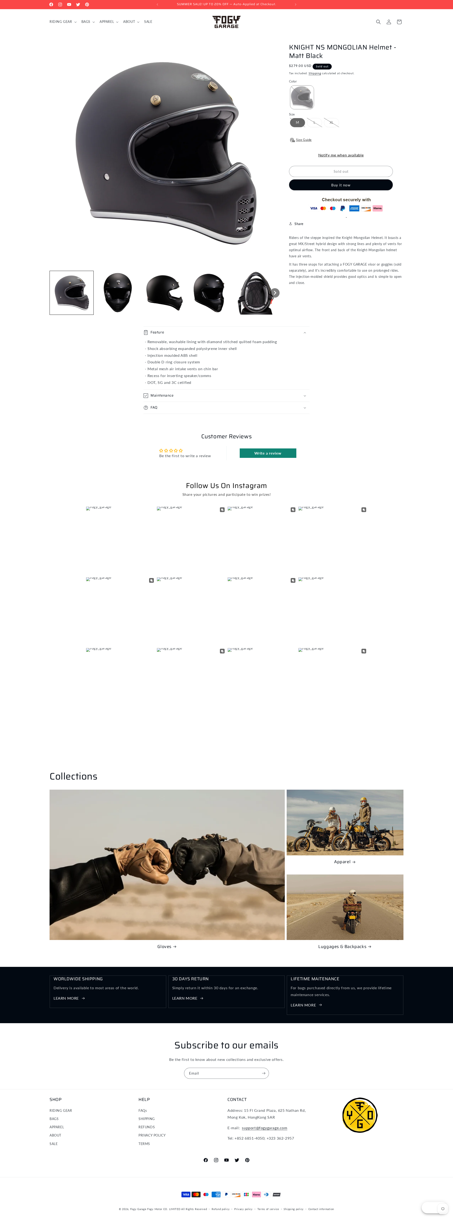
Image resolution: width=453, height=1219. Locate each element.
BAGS (54, 1119)
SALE (54, 1144)
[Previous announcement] (157, 4)
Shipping (315, 73)
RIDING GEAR (61, 1110)
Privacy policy (243, 1209)
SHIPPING (146, 1119)
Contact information (321, 1209)
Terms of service (268, 1209)
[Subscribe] (263, 1073)
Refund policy (221, 1209)
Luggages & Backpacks (342, 946)
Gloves (164, 946)
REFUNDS (146, 1127)
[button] (63, 22)
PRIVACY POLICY (152, 1135)
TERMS (144, 1144)
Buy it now (341, 185)
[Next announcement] (295, 4)
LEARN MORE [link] (66, 998)
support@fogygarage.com (264, 1127)
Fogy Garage (138, 1209)
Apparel (342, 862)
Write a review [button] (267, 453)
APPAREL (57, 1127)
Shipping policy (294, 1209)
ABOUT (55, 1135)
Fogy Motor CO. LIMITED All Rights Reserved (177, 1209)
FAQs (142, 1110)
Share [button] (298, 224)
